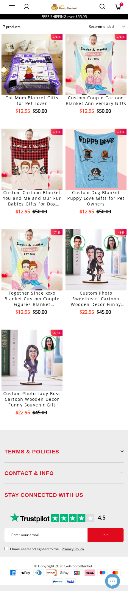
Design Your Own (32, 121)
